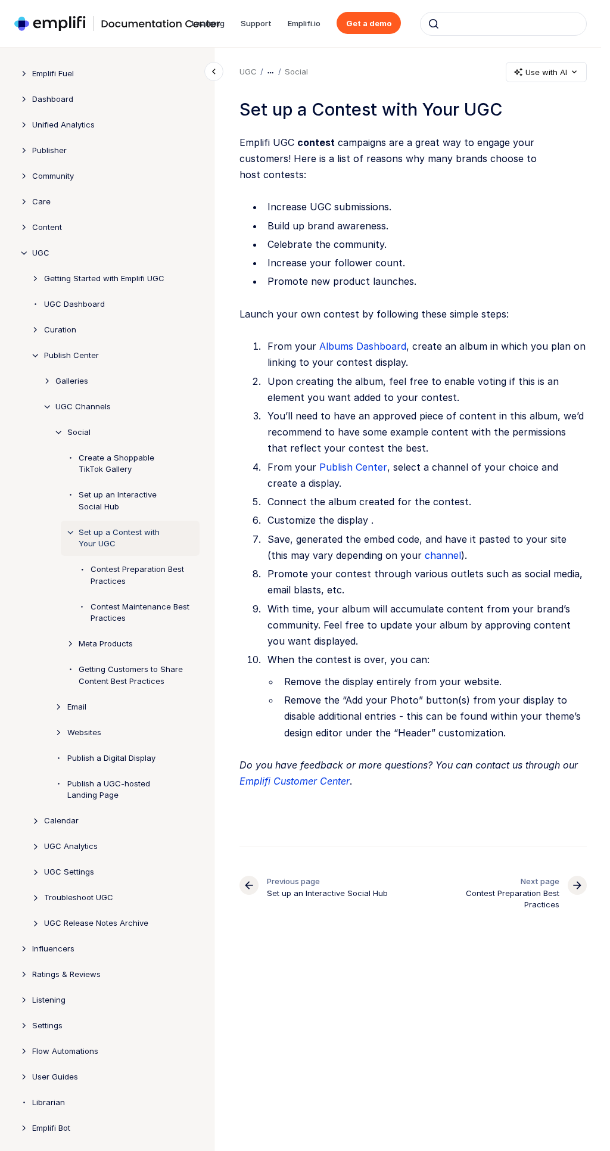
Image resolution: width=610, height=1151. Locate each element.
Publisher (49, 150)
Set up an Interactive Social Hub (118, 500)
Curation (60, 329)
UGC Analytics (71, 846)
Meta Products (106, 643)
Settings (47, 1025)
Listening (49, 999)
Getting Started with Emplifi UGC (104, 278)
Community (53, 176)
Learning (208, 23)
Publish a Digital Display (111, 758)
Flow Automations (65, 1051)
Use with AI (546, 72)
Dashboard (52, 99)
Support (256, 23)
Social (79, 432)
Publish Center (71, 355)
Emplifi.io (304, 23)
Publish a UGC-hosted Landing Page (108, 789)
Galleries (71, 380)
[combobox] (503, 24)
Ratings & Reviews (66, 974)
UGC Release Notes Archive (96, 923)
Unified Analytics (63, 124)
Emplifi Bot (51, 1128)
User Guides (55, 1076)
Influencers (53, 948)
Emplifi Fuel (53, 73)
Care (41, 201)
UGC (40, 252)
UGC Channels (83, 406)
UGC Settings (69, 871)
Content (47, 227)
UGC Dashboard (74, 304)
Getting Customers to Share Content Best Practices (131, 675)
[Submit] (433, 23)
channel (443, 555)
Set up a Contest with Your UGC (119, 538)
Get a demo (368, 23)
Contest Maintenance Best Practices (140, 612)
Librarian (48, 1102)
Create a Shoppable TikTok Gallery (116, 463)
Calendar (61, 820)
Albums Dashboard (362, 346)
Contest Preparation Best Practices (137, 575)
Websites (84, 732)
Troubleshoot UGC (78, 897)
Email (76, 706)
